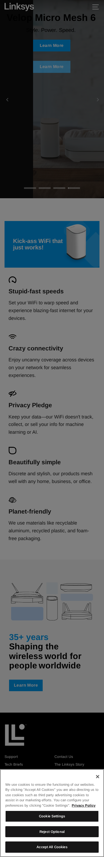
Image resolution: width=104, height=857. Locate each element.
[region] (52, 813)
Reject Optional (52, 832)
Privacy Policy (83, 805)
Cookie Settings (52, 816)
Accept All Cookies (52, 847)
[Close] (97, 777)
